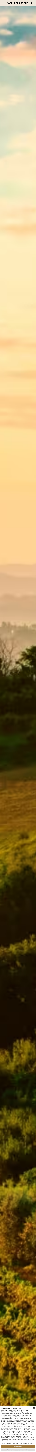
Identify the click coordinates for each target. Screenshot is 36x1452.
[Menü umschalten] (3, 3)
